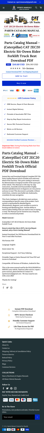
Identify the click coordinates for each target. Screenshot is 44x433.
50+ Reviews (28, 68)
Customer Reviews (8, 367)
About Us (5, 345)
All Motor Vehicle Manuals (11, 379)
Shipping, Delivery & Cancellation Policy (16, 351)
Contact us (6, 348)
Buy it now (21, 83)
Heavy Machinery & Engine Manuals (15, 376)
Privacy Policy (7, 361)
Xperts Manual (11, 426)
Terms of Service (8, 354)
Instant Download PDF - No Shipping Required (22, 72)
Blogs (4, 364)
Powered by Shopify (22, 426)
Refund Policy (7, 358)
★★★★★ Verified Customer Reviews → (21, 140)
